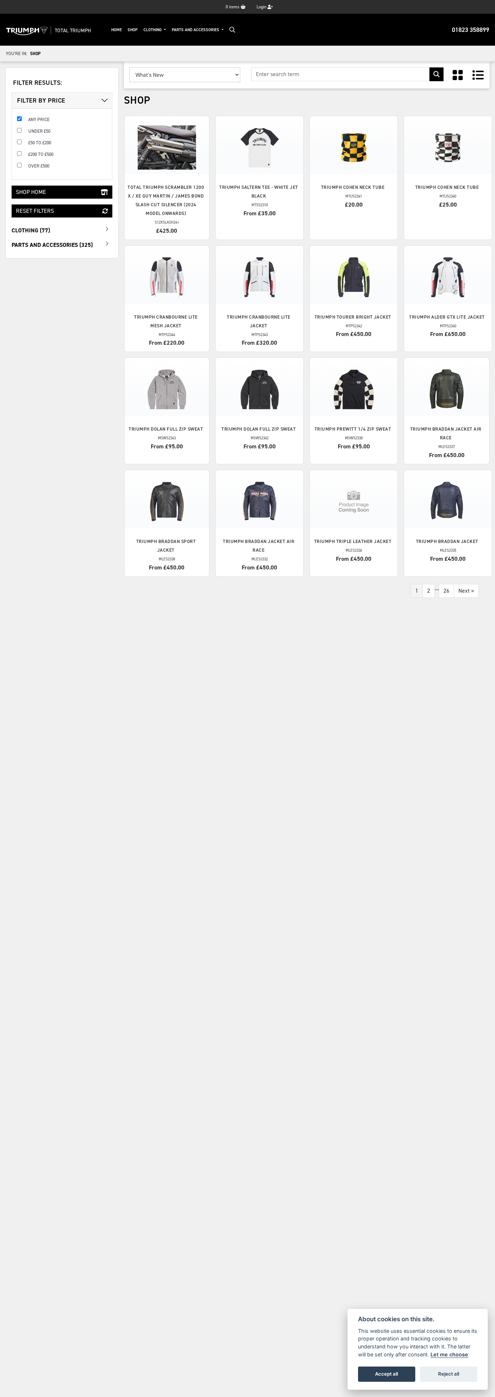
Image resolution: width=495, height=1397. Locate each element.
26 (446, 590)
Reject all (448, 1374)
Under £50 (39, 131)
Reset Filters (35, 211)
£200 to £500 (40, 154)
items (233, 7)
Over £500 (38, 166)
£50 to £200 (39, 143)
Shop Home (31, 192)
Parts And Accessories (196, 30)
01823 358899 (470, 29)
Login (262, 7)
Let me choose (449, 1354)
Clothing (153, 30)
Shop (133, 30)
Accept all (386, 1374)
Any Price (39, 119)
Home (116, 30)
